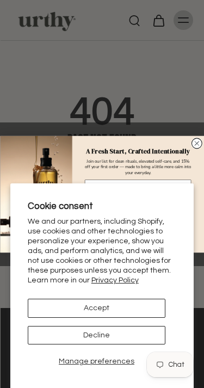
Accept (96, 308)
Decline (96, 335)
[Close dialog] (196, 143)
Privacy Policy (115, 280)
